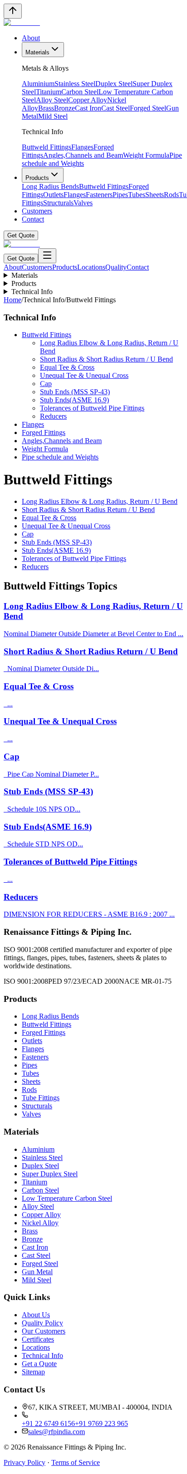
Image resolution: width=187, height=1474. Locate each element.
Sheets (154, 194)
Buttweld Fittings (46, 147)
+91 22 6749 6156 (48, 1423)
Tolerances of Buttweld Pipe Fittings (92, 408)
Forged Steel (148, 108)
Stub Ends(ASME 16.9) (74, 400)
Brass (46, 108)
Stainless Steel (74, 83)
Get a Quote (39, 1364)
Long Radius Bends (50, 186)
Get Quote (20, 235)
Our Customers (43, 1331)
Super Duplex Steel (50, 1174)
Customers (37, 211)
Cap (46, 383)
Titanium (48, 92)
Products (37, 177)
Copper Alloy (87, 100)
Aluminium (38, 83)
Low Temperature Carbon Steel (67, 1198)
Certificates (38, 1339)
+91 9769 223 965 (101, 1423)
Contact (33, 219)
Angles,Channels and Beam (83, 155)
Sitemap (33, 1372)
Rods (171, 194)
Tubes (136, 194)
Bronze (64, 108)
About (31, 38)
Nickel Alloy (40, 1223)
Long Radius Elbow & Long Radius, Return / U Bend (99, 501)
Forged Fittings (43, 432)
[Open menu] (47, 255)
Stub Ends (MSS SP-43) (75, 392)
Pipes (120, 194)
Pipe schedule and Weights (60, 457)
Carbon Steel (79, 92)
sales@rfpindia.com (56, 1431)
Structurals (58, 203)
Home (12, 300)
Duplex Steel (114, 83)
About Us (36, 1315)
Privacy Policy (24, 1462)
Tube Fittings (40, 1098)
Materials (37, 52)
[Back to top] (13, 11)
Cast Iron (88, 108)
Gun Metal (37, 1272)
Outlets (53, 194)
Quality (116, 267)
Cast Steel (115, 108)
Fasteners (99, 194)
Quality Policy (42, 1323)
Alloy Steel (52, 100)
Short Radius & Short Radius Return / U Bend (106, 359)
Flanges (82, 147)
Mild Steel (53, 116)
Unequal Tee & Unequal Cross (84, 375)
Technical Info (32, 291)
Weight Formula (146, 155)
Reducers (53, 416)
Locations (91, 267)
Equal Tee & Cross (67, 367)
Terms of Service (75, 1462)
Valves (83, 203)
